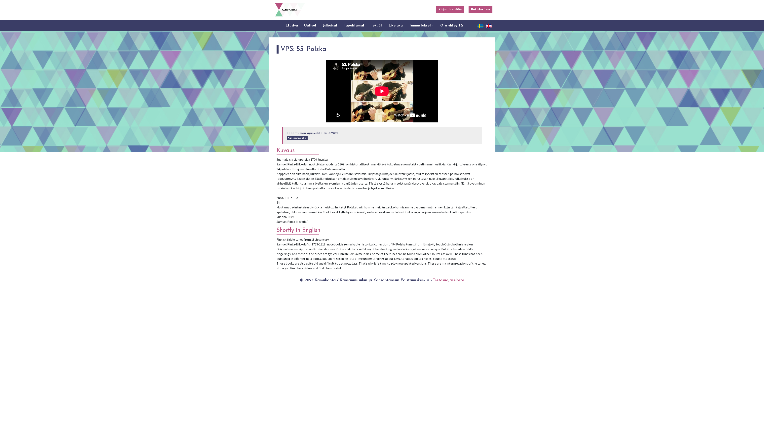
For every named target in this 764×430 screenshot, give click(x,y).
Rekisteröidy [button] (480, 9)
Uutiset (310, 25)
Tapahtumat (354, 25)
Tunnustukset (420, 25)
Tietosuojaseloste (448, 280)
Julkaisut (330, 25)
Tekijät (376, 25)
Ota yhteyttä (451, 25)
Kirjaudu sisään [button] (450, 9)
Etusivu (292, 25)
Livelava (396, 25)
